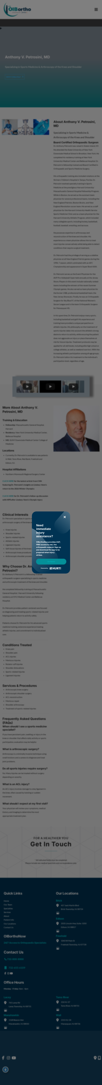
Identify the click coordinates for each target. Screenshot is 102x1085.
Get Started (51, 561)
